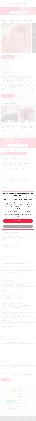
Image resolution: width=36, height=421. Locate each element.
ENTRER (18, 221)
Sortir (18, 226)
